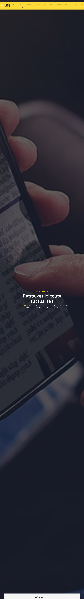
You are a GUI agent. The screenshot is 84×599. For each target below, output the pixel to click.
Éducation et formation (67, 6)
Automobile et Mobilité (75, 6)
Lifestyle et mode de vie (60, 6)
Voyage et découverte (45, 6)
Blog (82, 4)
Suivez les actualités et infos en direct (25, 306)
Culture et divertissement (29, 6)
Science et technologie (21, 6)
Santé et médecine (52, 6)
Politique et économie (13, 6)
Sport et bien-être (37, 6)
